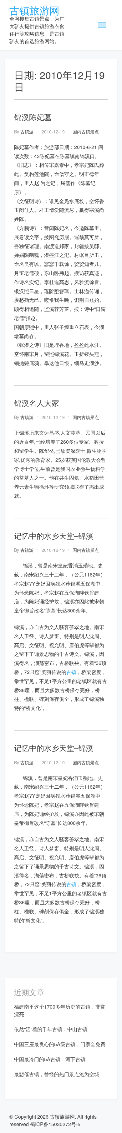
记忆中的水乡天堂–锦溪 (53, 535)
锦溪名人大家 (36, 402)
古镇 (71, 672)
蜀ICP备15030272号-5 (55, 1124)
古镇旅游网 (34, 10)
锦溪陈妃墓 (33, 116)
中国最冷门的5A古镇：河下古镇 (49, 1059)
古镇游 (26, 131)
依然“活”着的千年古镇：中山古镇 (50, 1029)
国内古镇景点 (86, 131)
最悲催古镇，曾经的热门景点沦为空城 (56, 1074)
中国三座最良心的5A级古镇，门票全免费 (59, 1044)
